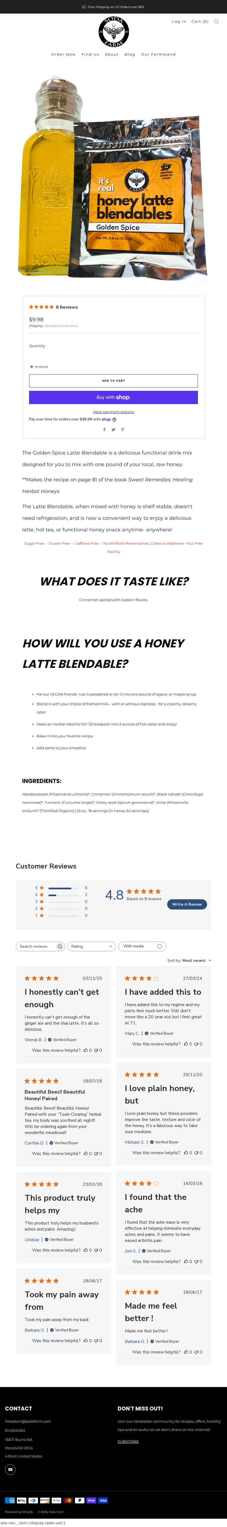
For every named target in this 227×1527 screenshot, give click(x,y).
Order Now (63, 54)
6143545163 (15, 1430)
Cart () (200, 21)
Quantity (37, 345)
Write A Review (187, 904)
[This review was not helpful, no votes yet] (96, 1050)
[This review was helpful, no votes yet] (86, 1050)
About (112, 54)
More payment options (113, 412)
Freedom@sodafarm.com (28, 1421)
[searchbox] (35, 946)
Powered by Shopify (19, 1512)
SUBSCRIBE (128, 1441)
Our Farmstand (158, 54)
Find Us (90, 54)
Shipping (36, 326)
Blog (130, 54)
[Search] (216, 21)
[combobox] (92, 946)
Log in (179, 21)
